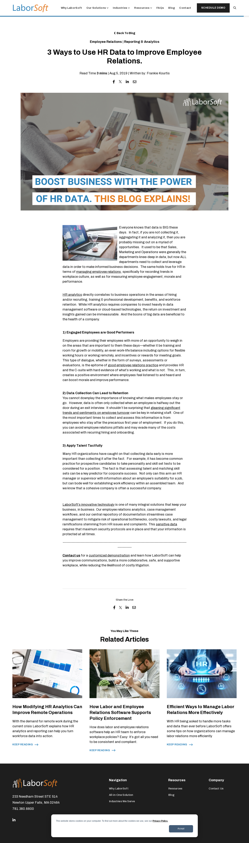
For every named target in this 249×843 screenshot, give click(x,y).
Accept (181, 828)
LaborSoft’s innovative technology (88, 504)
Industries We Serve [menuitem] (122, 801)
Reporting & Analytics (141, 42)
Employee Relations (106, 42)
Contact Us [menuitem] (216, 788)
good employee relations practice (133, 365)
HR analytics (72, 294)
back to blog (126, 33)
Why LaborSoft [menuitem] (119, 788)
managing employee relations (98, 272)
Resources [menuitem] (175, 788)
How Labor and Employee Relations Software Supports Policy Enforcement (120, 712)
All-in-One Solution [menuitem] (121, 794)
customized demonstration (109, 555)
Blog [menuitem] (171, 794)
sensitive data (166, 524)
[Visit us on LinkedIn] (13, 820)
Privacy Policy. (160, 821)
